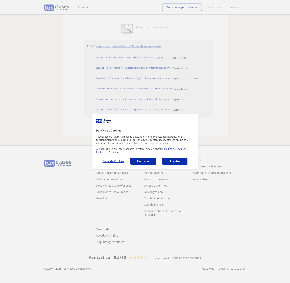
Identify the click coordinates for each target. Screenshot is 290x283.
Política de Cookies (174, 148)
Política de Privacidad (108, 152)
